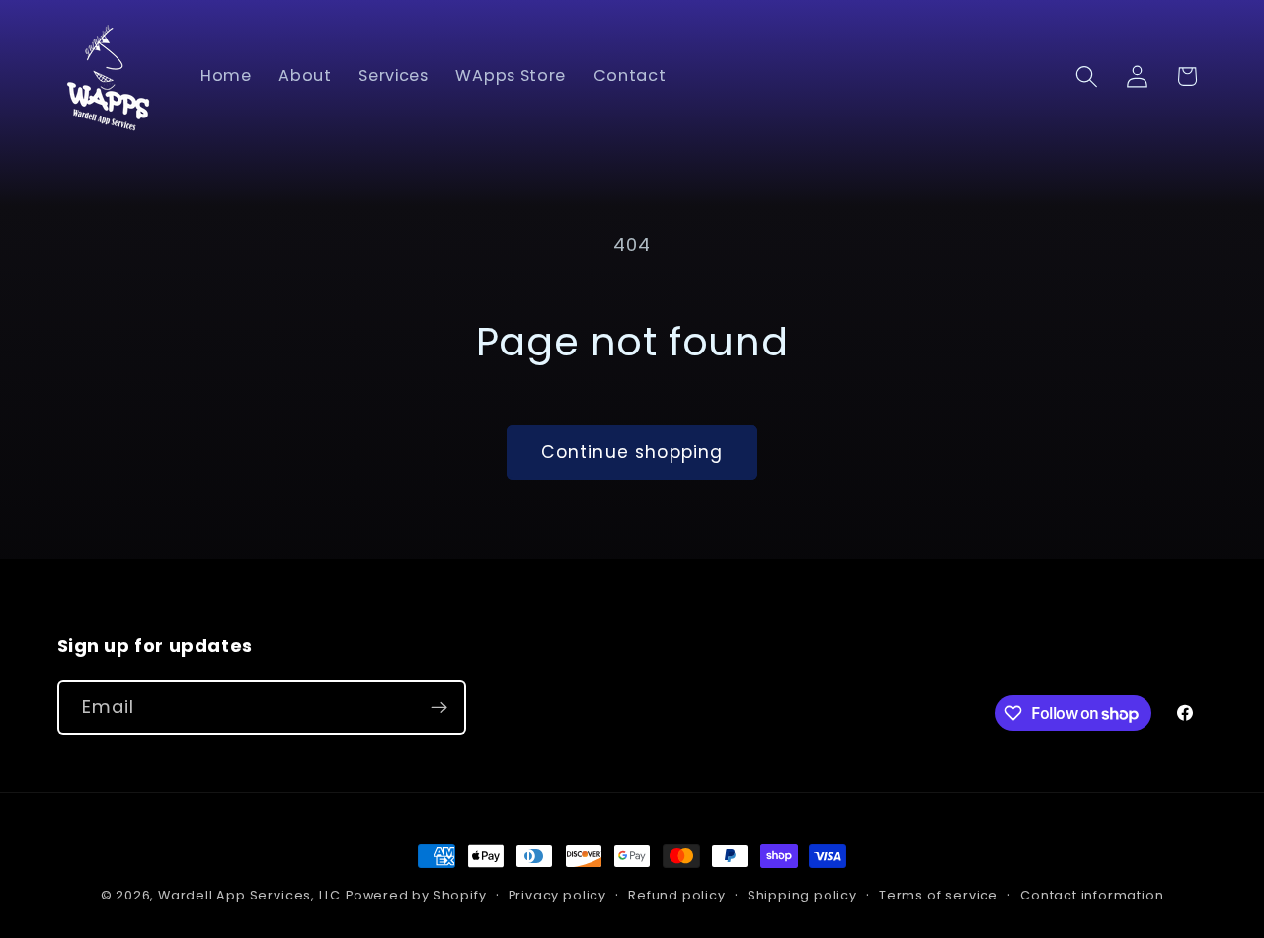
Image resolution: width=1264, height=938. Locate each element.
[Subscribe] (439, 708)
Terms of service (938, 895)
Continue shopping (632, 452)
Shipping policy (802, 895)
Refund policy (676, 895)
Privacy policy (557, 895)
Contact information (1091, 895)
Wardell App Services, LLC (249, 895)
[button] (1087, 76)
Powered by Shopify (416, 895)
